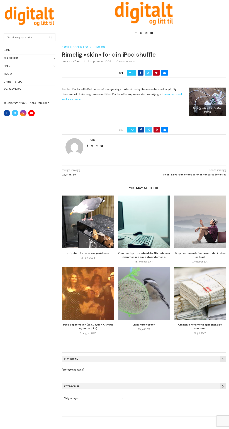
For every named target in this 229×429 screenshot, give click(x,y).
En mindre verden (144, 324)
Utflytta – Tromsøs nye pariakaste (88, 253)
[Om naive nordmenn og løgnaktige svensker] (200, 293)
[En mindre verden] (144, 293)
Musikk (8, 73)
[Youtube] (31, 113)
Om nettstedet (14, 81)
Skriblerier (11, 58)
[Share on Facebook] (140, 73)
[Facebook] (7, 113)
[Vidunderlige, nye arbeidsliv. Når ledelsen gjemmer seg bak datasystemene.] (144, 222)
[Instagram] (23, 113)
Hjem (7, 50)
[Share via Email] (164, 73)
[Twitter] (15, 113)
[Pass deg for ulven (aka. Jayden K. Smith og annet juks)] (88, 293)
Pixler (7, 66)
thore (77, 61)
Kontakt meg (12, 89)
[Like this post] (133, 73)
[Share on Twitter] (148, 73)
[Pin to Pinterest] (156, 73)
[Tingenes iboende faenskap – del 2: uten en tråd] (200, 222)
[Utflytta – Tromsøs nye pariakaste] (88, 222)
